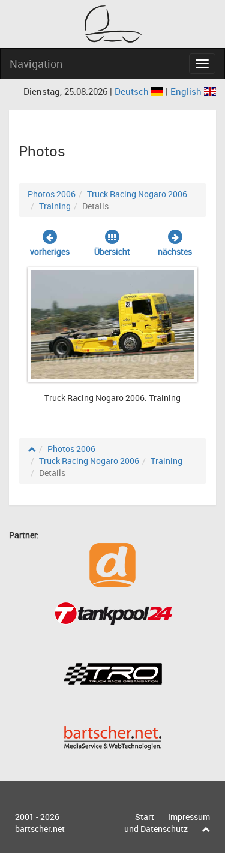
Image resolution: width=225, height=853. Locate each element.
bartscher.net (40, 828)
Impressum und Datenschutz (167, 822)
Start (144, 816)
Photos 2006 (52, 194)
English (187, 91)
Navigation (36, 63)
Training (55, 206)
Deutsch (133, 91)
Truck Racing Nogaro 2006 (137, 194)
